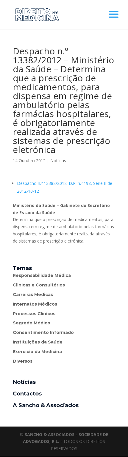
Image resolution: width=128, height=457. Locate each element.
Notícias (58, 160)
